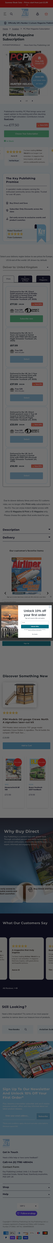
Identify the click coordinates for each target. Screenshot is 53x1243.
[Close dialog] (50, 607)
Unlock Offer (35, 626)
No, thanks (35, 634)
